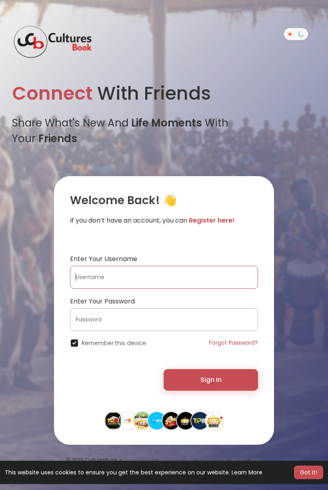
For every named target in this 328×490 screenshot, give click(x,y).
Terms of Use (138, 459)
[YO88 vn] (113, 420)
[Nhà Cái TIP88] (200, 420)
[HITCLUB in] (185, 420)
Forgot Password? (233, 343)
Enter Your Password (102, 301)
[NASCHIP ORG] (171, 420)
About (238, 459)
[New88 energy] (128, 420)
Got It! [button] (308, 472)
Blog (256, 459)
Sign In (211, 379)
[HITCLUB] (214, 420)
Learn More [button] (247, 472)
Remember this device (114, 343)
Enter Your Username (103, 258)
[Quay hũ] (142, 420)
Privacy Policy (176, 459)
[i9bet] (157, 420)
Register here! (211, 220)
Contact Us (212, 459)
